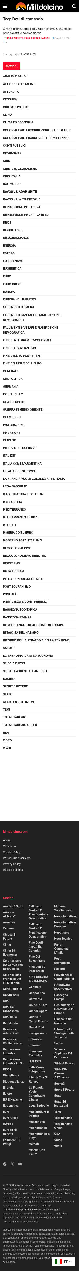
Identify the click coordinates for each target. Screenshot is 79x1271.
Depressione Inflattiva (21, 207)
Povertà (9, 594)
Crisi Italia (11, 176)
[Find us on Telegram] (4, 1164)
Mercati (9, 525)
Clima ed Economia (18, 122)
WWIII (7, 748)
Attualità (11, 92)
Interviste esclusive (19, 448)
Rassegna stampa (17, 617)
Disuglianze (12, 230)
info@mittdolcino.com (28, 1209)
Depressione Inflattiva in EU (26, 215)
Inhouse (9, 440)
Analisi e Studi (14, 76)
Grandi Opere (14, 402)
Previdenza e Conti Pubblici (25, 602)
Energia (9, 245)
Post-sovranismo (17, 586)
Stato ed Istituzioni (19, 702)
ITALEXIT (9, 455)
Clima (7, 115)
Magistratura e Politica (23, 494)
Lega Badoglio (15, 486)
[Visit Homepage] (39, 6)
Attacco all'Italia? (19, 84)
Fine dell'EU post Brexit (22, 356)
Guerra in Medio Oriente (22, 409)
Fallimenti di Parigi (18, 307)
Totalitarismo (14, 717)
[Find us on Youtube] (20, 1164)
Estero (9, 253)
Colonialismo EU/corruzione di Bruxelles (37, 130)
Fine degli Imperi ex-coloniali (27, 340)
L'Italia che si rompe (19, 471)
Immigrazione (14, 425)
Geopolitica (13, 379)
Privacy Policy (12, 864)
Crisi (7, 161)
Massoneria (12, 502)
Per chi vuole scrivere (17, 858)
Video (7, 740)
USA (6, 733)
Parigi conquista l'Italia (23, 579)
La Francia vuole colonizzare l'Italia (34, 479)
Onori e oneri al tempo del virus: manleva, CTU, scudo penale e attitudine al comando (37, 30)
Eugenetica (12, 268)
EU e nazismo (13, 261)
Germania (10, 386)
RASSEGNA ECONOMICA (20, 609)
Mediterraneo (14, 509)
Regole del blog (13, 870)
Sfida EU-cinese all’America (25, 671)
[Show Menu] (5, 6)
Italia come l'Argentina (22, 463)
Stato (7, 694)
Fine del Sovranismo (19, 348)
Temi (6, 709)
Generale (11, 371)
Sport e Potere (15, 686)
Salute (8, 648)
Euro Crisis (12, 284)
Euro (7, 276)
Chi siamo (9, 846)
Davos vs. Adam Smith (20, 191)
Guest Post (12, 417)
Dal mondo (12, 184)
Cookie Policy (11, 852)
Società (9, 679)
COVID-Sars (12, 153)
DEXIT (7, 222)
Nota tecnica (13, 571)
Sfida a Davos (14, 663)
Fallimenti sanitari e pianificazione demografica (31, 317)
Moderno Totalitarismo (22, 540)
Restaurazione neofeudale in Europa (33, 625)
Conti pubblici (14, 145)
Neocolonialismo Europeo (24, 556)
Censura (10, 99)
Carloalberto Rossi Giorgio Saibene (28, 38)
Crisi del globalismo (20, 169)
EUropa (9, 292)
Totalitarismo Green (20, 725)
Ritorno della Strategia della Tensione (36, 640)
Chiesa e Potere (16, 107)
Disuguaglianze (16, 238)
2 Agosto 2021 (62, 38)
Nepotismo (11, 563)
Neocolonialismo (17, 548)
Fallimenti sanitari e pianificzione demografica (30, 329)
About (7, 840)
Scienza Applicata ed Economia (28, 656)
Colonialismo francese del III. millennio (36, 138)
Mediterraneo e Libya (20, 517)
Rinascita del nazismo (21, 632)
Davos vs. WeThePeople (21, 199)
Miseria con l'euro (18, 532)
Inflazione (11, 433)
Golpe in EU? (13, 394)
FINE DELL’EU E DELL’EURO (22, 363)
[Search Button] (74, 6)
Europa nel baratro (19, 299)
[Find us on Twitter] (12, 1164)
